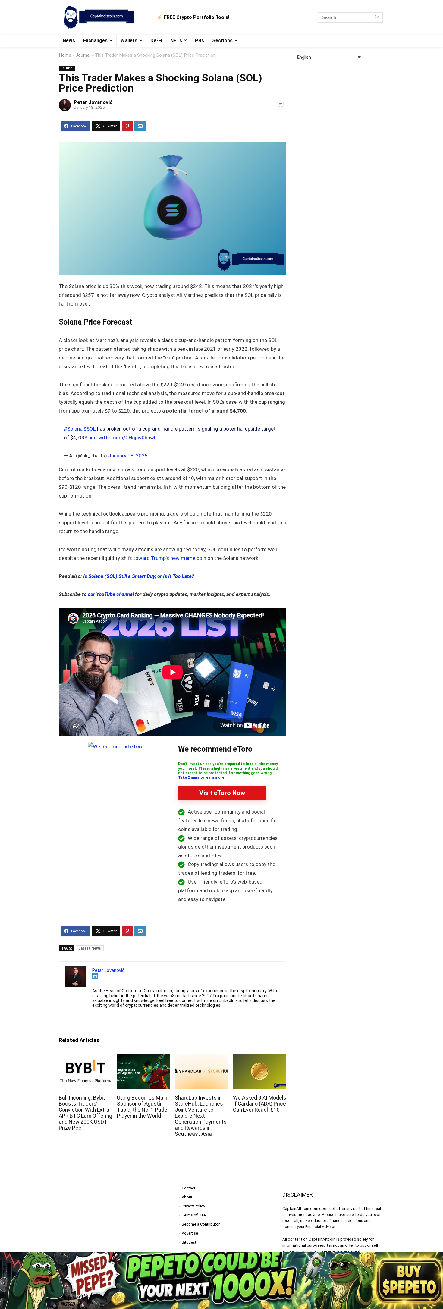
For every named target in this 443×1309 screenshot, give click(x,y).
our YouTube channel (111, 594)
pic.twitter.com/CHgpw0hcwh (122, 438)
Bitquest (189, 1242)
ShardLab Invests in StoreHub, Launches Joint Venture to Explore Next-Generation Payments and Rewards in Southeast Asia (201, 1116)
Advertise (190, 1233)
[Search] (377, 17)
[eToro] (116, 746)
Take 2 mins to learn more (201, 777)
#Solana (73, 429)
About (187, 1197)
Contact (188, 1188)
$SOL (90, 429)
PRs (199, 40)
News (69, 40)
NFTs (176, 40)
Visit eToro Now (222, 792)
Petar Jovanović (93, 102)
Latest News (89, 948)
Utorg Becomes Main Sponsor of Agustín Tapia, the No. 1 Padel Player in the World (142, 1107)
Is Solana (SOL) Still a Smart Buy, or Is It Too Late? (138, 576)
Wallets (129, 40)
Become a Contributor (201, 1224)
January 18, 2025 (128, 456)
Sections (222, 40)
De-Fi (156, 40)
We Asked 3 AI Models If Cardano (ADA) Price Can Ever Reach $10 (259, 1104)
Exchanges (95, 40)
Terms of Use (194, 1215)
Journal (83, 55)
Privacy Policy (193, 1206)
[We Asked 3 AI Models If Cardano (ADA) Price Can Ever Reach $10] (259, 1058)
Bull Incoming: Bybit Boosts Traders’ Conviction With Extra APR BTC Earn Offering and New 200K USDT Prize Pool (85, 1113)
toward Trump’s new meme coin (169, 558)
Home (65, 55)
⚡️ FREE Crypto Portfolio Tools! (193, 17)
